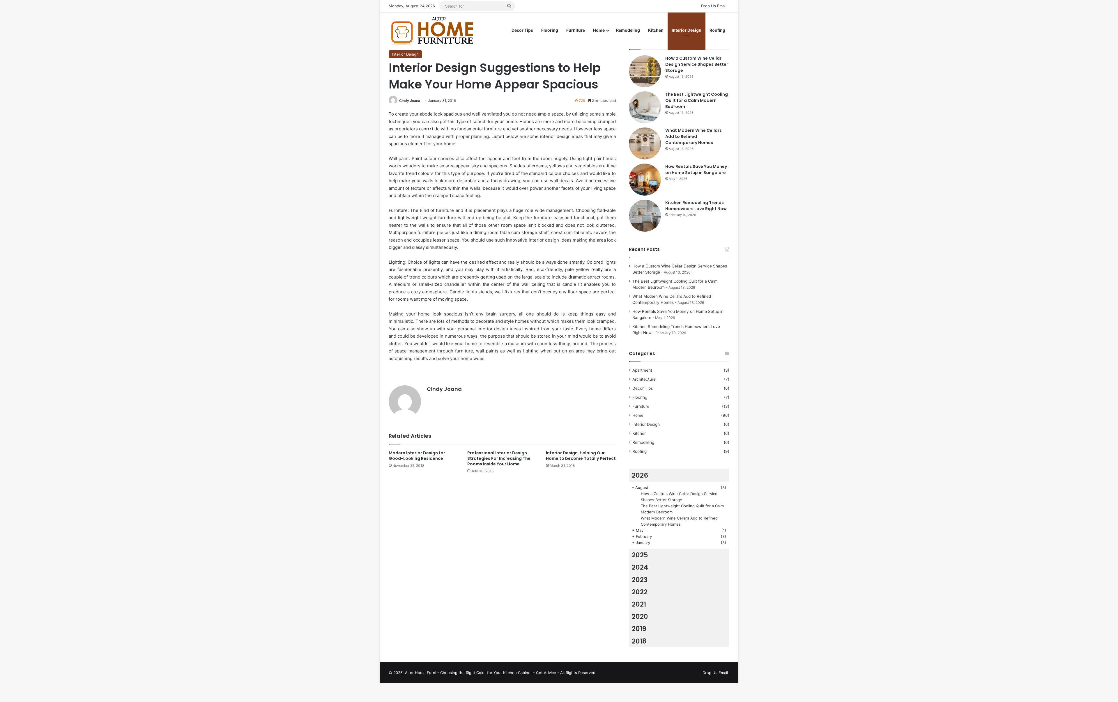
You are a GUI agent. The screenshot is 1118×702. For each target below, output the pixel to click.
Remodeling (628, 30)
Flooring (549, 30)
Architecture (644, 379)
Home (599, 30)
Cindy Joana (409, 100)
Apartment (642, 370)
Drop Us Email (713, 5)
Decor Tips (522, 30)
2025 (640, 555)
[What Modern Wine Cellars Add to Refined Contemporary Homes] (645, 143)
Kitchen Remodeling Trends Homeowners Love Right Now (696, 206)
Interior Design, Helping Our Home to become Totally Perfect (581, 455)
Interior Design (686, 30)
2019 (639, 628)
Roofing (717, 30)
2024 (640, 567)
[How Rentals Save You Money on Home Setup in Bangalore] (645, 180)
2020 (640, 616)
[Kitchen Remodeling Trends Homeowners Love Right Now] (645, 216)
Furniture (575, 30)
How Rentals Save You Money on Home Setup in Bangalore (696, 170)
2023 (640, 579)
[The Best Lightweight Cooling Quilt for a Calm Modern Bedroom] (645, 107)
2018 (639, 641)
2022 (640, 592)
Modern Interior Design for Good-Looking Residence (417, 455)
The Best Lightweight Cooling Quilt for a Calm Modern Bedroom (696, 100)
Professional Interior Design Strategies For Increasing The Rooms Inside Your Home (498, 458)
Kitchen (656, 30)
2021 (639, 604)
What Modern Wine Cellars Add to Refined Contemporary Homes (693, 136)
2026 (640, 475)
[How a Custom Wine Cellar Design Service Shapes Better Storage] (645, 71)
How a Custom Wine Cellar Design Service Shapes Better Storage (696, 64)
